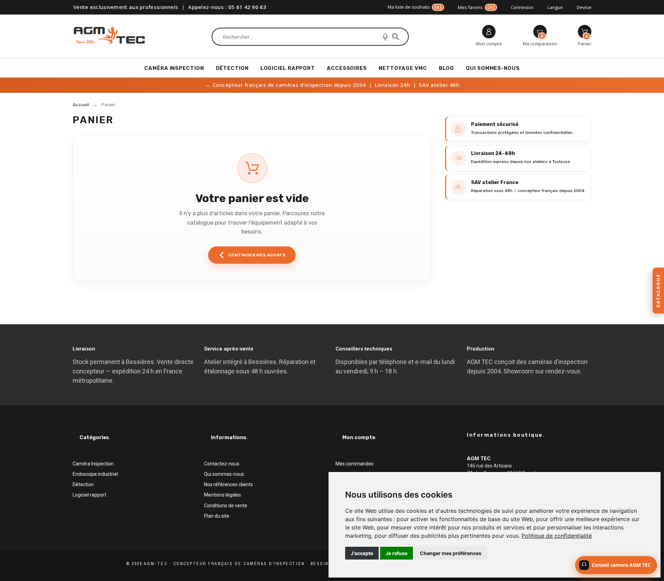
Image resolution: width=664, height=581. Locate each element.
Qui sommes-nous (224, 474)
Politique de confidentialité (557, 535)
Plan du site (216, 516)
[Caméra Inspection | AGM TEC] (109, 36)
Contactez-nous (221, 463)
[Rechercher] (395, 36)
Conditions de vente (225, 505)
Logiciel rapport (89, 495)
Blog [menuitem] (446, 68)
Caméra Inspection (93, 463)
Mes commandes (354, 463)
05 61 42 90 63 (247, 6)
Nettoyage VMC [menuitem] (403, 68)
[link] (557, 535)
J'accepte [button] (362, 553)
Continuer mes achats (257, 255)
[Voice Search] (385, 36)
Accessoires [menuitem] (347, 68)
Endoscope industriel (95, 474)
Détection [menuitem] (232, 68)
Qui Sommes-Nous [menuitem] (493, 68)
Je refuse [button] (396, 553)
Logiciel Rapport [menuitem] (287, 68)
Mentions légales (222, 495)
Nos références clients (228, 484)
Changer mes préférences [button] (450, 553)
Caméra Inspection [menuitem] (174, 68)
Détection (83, 484)
